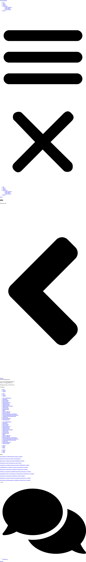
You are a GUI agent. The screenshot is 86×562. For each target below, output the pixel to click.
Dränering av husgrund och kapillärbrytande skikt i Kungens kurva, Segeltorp (15, 471)
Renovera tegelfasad (7, 418)
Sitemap (1, 561)
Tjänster (4, 4)
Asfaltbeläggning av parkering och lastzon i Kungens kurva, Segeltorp (14, 467)
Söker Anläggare (8, 7)
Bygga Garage (5, 401)
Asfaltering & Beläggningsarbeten (9, 416)
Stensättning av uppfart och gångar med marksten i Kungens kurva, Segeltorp (15, 478)
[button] (43, 98)
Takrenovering (5, 407)
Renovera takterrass (6, 411)
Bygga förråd (5, 417)
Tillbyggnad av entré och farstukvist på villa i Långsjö (10, 463)
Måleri (4, 410)
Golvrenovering (6, 408)
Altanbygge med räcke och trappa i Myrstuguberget (10, 458)
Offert (4, 447)
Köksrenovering (6, 409)
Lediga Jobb (5, 6)
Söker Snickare (8, 9)
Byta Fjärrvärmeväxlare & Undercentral (10, 415)
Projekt (4, 10)
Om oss (4, 3)
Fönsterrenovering (6, 404)
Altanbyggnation (6, 403)
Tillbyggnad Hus (6, 419)
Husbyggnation (6, 400)
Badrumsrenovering (6, 402)
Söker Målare (7, 8)
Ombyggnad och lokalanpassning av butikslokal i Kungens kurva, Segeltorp (15, 480)
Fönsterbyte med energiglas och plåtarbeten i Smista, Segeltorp (12, 475)
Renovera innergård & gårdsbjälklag (10, 414)
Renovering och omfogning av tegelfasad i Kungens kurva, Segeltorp (14, 469)
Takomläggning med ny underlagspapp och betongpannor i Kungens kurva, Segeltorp (17, 473)
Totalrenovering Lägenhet (8, 406)
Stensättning (5, 399)
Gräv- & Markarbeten (7, 398)
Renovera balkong (6, 412)
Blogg (4, 446)
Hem (3, 2)
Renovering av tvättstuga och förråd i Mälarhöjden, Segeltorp (12, 460)
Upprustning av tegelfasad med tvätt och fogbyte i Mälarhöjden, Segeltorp (14, 465)
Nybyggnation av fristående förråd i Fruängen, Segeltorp (11, 456)
